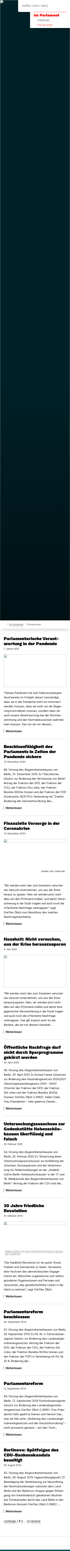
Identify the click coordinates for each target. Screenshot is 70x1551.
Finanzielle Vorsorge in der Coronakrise (32, 826)
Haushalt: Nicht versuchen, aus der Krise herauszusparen (35, 942)
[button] (35, 856)
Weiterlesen (14, 731)
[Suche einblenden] (54, 6)
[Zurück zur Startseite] (4, 624)
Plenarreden (45, 25)
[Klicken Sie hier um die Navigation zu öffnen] (64, 6)
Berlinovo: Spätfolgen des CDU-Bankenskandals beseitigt (31, 1455)
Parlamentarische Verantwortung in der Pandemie (31, 641)
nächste (35, 1521)
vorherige (10, 1521)
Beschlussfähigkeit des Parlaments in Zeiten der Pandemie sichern (30, 751)
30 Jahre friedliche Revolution (24, 1208)
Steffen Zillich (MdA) (35, 5)
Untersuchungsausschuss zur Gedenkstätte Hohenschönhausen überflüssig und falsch (34, 1131)
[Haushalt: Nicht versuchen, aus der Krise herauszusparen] (35, 971)
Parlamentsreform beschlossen (23, 1314)
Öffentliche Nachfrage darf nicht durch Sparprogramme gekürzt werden (33, 1052)
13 (28, 1521)
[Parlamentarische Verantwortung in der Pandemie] (35, 670)
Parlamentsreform (23, 1383)
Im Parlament (46, 15)
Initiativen (43, 20)
